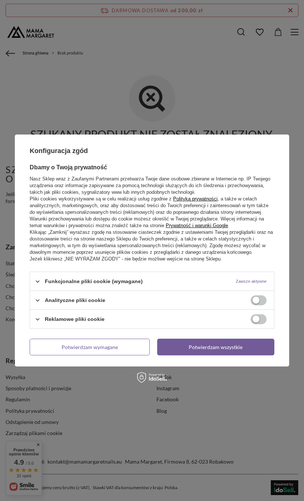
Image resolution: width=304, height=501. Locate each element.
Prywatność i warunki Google (197, 225)
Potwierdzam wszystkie (215, 347)
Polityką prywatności (195, 199)
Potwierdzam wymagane (90, 347)
